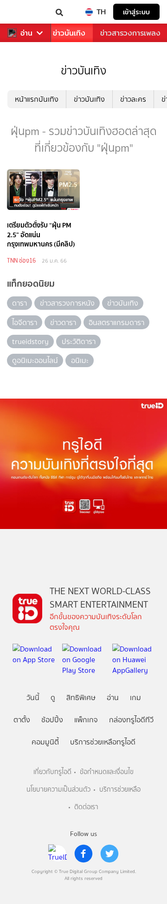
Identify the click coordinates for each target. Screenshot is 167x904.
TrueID (26, 12)
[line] (57, 853)
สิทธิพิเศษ (81, 697)
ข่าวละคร (133, 99)
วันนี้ (32, 697)
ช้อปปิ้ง (52, 719)
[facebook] (83, 853)
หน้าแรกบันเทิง (36, 99)
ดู (53, 697)
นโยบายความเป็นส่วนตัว (58, 789)
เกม (135, 697)
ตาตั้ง (21, 719)
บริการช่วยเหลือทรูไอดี (102, 742)
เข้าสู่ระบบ (136, 11)
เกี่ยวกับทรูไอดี (52, 772)
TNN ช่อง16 (21, 260)
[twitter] (109, 853)
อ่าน (26, 33)
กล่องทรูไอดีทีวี (131, 719)
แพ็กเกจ (86, 719)
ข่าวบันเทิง (69, 33)
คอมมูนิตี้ (45, 742)
